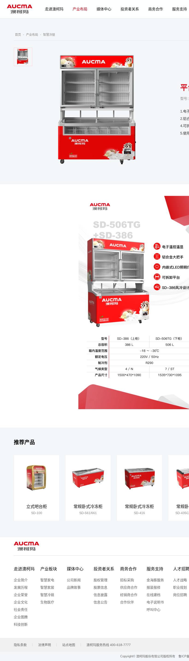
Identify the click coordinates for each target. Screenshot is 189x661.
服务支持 (155, 569)
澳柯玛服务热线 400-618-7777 (108, 645)
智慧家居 (47, 587)
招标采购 (127, 580)
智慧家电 (47, 580)
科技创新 (21, 624)
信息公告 (100, 602)
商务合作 (128, 569)
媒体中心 (75, 569)
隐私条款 (20, 645)
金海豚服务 (155, 580)
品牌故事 (74, 587)
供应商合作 (128, 587)
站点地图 (68, 645)
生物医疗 (47, 602)
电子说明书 (155, 602)
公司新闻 (74, 580)
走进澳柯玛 (24, 569)
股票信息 (100, 587)
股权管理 (100, 580)
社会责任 (21, 610)
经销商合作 (128, 595)
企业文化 (21, 602)
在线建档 (153, 595)
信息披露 (100, 595)
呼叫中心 (153, 610)
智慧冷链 (49, 34)
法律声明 (44, 645)
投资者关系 (104, 569)
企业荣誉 (21, 595)
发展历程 (21, 587)
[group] (36, 488)
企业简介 (21, 580)
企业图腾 (21, 617)
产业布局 (32, 34)
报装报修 (153, 587)
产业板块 (48, 569)
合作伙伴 (127, 602)
